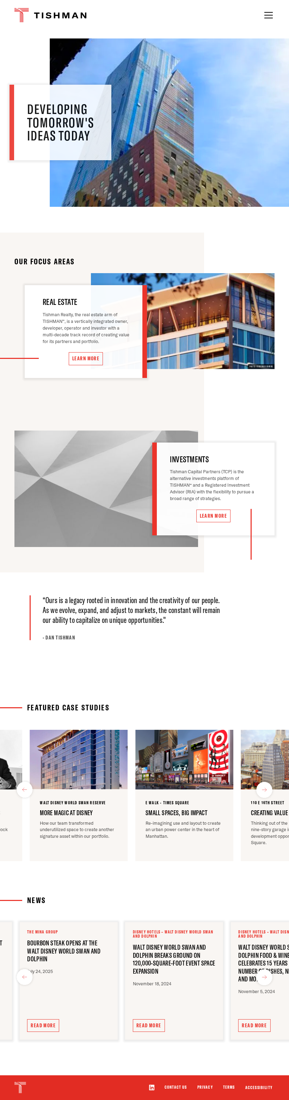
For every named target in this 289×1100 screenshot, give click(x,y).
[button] (267, 15)
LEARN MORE (85, 358)
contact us (176, 1087)
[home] (49, 15)
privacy (205, 1087)
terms (229, 1087)
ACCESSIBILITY (258, 1087)
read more (43, 1025)
